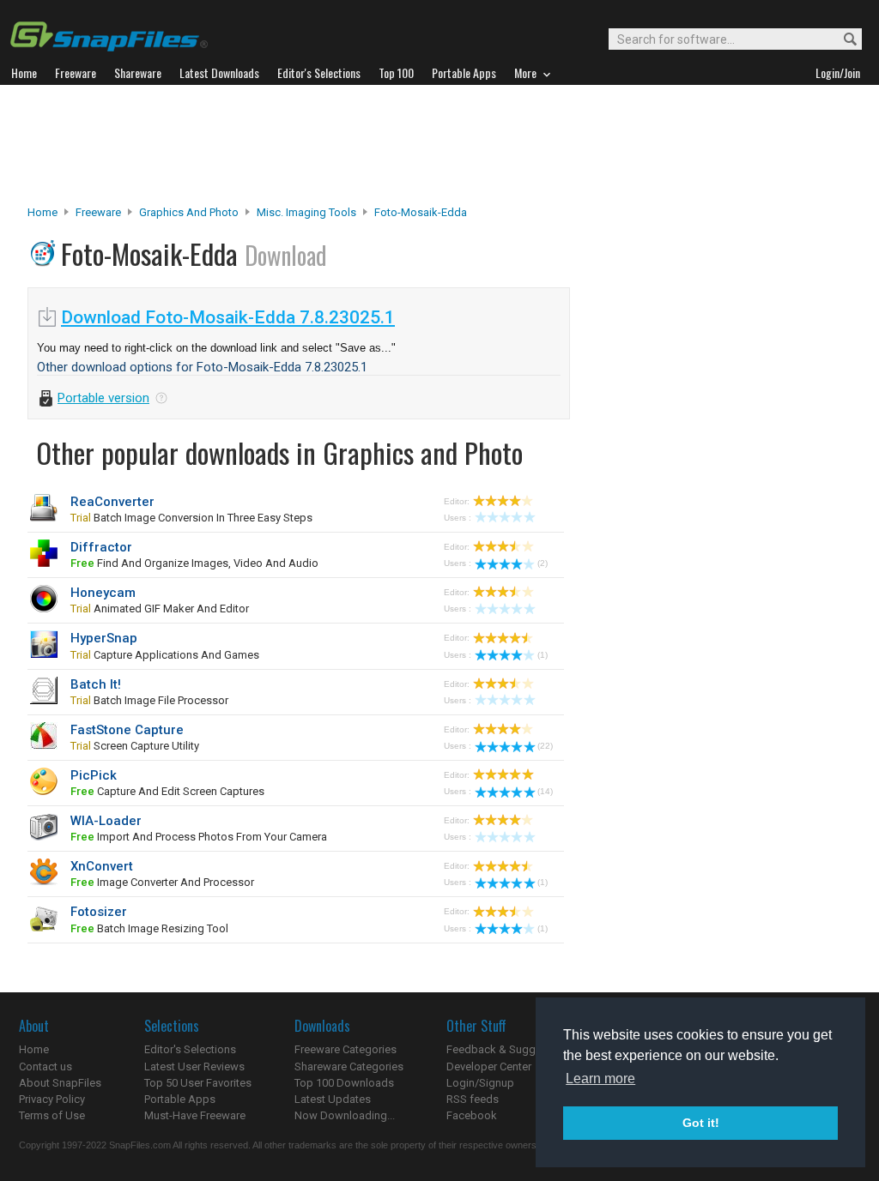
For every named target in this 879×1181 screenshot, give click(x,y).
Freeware (98, 212)
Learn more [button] (600, 1078)
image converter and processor (162, 882)
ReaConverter (112, 501)
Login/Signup (480, 1082)
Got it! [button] (700, 1123)
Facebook (471, 1115)
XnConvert (101, 866)
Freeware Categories (345, 1049)
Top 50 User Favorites (198, 1082)
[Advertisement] (439, 145)
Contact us (45, 1066)
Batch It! (95, 684)
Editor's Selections (190, 1049)
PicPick (93, 775)
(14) (545, 791)
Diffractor (101, 547)
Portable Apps (179, 1099)
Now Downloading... (344, 1115)
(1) (542, 655)
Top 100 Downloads (344, 1082)
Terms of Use (52, 1115)
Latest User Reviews (194, 1066)
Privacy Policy (52, 1099)
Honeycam (103, 592)
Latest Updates (332, 1099)
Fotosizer (98, 911)
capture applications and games (164, 654)
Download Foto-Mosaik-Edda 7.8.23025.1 (228, 317)
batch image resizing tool (149, 928)
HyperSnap (103, 638)
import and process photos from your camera (198, 836)
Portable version (103, 398)
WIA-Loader (106, 821)
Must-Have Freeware (195, 1115)
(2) (542, 563)
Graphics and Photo (189, 212)
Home (42, 212)
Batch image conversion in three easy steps (191, 517)
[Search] (842, 39)
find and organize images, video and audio (194, 563)
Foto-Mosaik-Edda (420, 212)
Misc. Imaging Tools (306, 212)
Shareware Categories (348, 1066)
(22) (545, 745)
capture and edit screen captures (167, 791)
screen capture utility (134, 745)
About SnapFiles (60, 1082)
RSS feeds (472, 1099)
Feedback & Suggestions (509, 1049)
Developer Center (488, 1066)
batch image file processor (149, 700)
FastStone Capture (127, 730)
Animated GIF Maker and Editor (159, 608)
